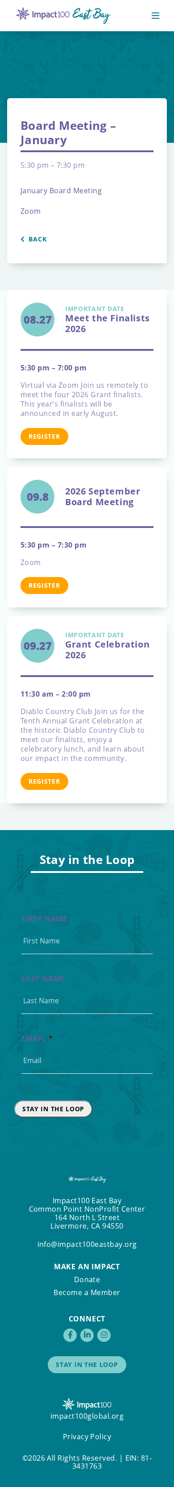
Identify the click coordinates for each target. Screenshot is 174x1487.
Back (37, 239)
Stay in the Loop (53, 1109)
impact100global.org (87, 1416)
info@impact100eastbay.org (87, 1244)
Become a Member (87, 1292)
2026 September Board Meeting (102, 496)
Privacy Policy (87, 1436)
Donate (87, 1279)
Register (44, 436)
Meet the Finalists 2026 (107, 319)
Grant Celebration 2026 (107, 645)
